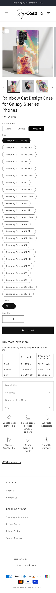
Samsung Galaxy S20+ (17, 280)
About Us (11, 490)
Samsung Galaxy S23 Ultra (19, 217)
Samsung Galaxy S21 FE (18, 266)
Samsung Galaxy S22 (16, 224)
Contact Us (11, 497)
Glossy (9, 306)
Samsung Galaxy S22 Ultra (19, 238)
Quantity (6, 313)
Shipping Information (17, 517)
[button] (6, 13)
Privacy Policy (13, 531)
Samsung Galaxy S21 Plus (19, 252)
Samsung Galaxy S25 (16, 161)
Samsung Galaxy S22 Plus (19, 231)
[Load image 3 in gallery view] (42, 86)
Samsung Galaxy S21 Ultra (19, 259)
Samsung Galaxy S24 (16, 182)
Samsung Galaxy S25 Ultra (19, 175)
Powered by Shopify (35, 587)
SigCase (23, 587)
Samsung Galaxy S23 (16, 203)
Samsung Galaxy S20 (16, 273)
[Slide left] (3, 87)
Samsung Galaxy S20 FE (18, 293)
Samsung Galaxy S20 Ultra (19, 287)
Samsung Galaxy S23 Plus (19, 210)
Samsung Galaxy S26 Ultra (19, 154)
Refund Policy (13, 524)
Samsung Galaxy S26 (16, 140)
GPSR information (11, 462)
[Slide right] (52, 87)
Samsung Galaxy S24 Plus (19, 189)
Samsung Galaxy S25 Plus (19, 168)
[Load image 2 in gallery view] (28, 86)
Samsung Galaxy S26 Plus (19, 147)
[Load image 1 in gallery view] (14, 86)
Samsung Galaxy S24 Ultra (19, 196)
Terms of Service (14, 538)
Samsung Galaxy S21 (16, 245)
